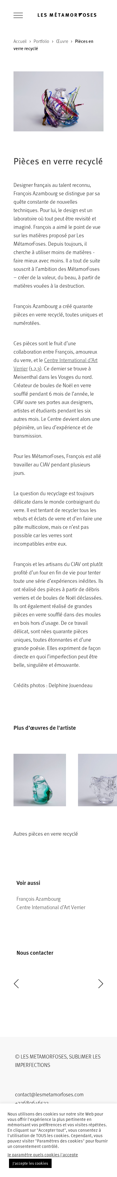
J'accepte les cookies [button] (30, 1163)
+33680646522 (32, 1102)
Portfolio (41, 41)
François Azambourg (38, 898)
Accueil (20, 41)
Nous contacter (34, 952)
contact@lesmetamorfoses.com (49, 1094)
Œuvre (62, 41)
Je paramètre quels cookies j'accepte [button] (43, 1154)
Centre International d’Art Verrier (50, 907)
